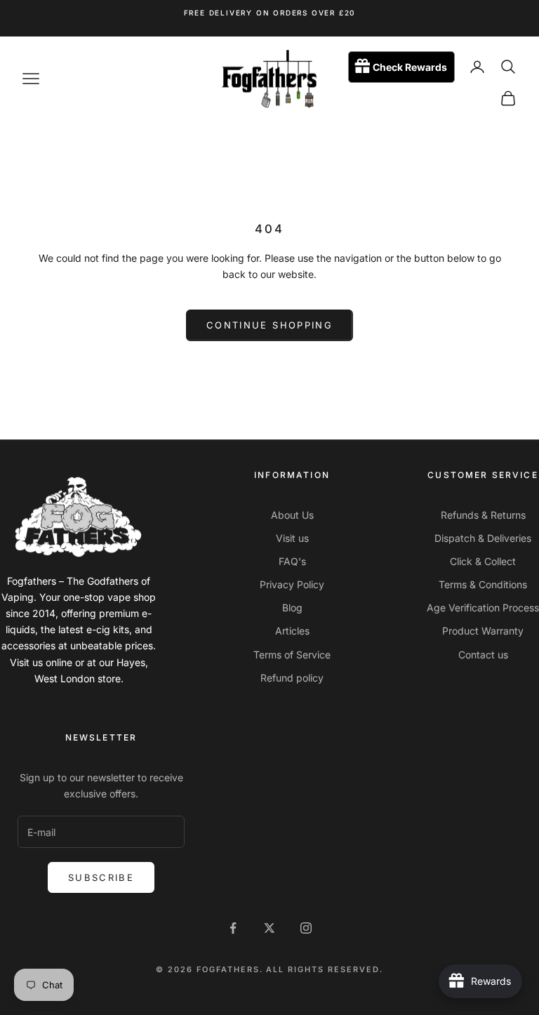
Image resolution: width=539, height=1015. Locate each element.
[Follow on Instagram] (306, 928)
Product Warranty (483, 631)
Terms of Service (292, 655)
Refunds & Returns (483, 515)
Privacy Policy (292, 584)
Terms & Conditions (483, 584)
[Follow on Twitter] (269, 928)
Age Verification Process (483, 607)
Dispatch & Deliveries (482, 538)
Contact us (483, 655)
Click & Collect (483, 561)
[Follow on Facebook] (233, 928)
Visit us (292, 538)
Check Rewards (410, 67)
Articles (292, 631)
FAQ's (292, 561)
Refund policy (292, 678)
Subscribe (101, 877)
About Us (292, 515)
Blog (292, 607)
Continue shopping (269, 325)
